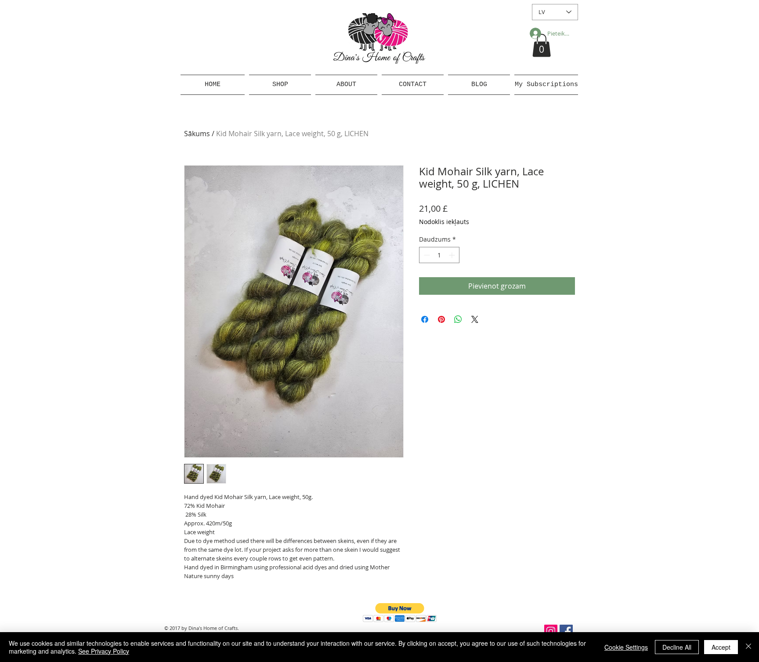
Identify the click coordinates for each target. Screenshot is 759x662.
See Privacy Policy (103, 651)
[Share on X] (475, 319)
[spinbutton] (439, 255)
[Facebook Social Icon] (566, 631)
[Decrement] (425, 255)
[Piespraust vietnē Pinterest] (441, 319)
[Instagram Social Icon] (550, 631)
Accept (721, 647)
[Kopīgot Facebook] (424, 319)
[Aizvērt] (748, 647)
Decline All (676, 647)
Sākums (197, 133)
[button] (541, 45)
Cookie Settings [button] (626, 647)
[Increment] (452, 255)
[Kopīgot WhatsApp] (458, 319)
